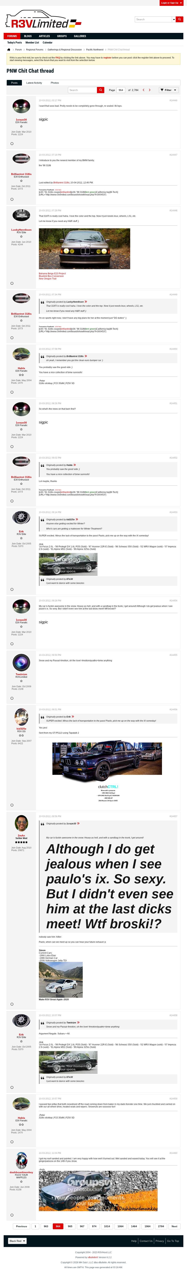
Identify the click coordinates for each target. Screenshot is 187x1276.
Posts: (14, 134)
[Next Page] (149, 90)
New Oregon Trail (47, 278)
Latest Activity (34, 82)
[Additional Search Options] (174, 19)
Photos (55, 82)
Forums (12, 36)
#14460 (173, 1153)
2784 (161, 1226)
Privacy (160, 1240)
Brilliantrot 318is (61, 182)
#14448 (173, 210)
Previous (21, 1226)
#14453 (173, 512)
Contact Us (146, 1240)
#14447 (173, 155)
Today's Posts (14, 42)
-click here (58, 190)
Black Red (15, 1240)
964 (58, 1226)
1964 (147, 1226)
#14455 (173, 655)
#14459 (173, 1098)
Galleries (80, 36)
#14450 (173, 349)
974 (94, 1226)
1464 (134, 1226)
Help (134, 1240)
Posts (14, 82)
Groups (62, 36)
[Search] (179, 19)
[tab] (14, 83)
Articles (44, 36)
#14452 (173, 458)
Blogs (28, 36)
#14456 (173, 709)
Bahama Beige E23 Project (52, 273)
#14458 (173, 1015)
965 (70, 1226)
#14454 (173, 600)
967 (82, 1226)
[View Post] (85, 302)
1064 (120, 1226)
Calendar (47, 42)
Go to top (173, 1240)
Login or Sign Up (169, 3)
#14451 (173, 403)
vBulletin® (93, 1257)
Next (174, 1226)
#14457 (173, 816)
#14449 (173, 294)
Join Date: (16, 132)
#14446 (173, 100)
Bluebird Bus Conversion (51, 276)
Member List (32, 42)
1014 (107, 1226)
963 (46, 1226)
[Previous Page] (143, 90)
